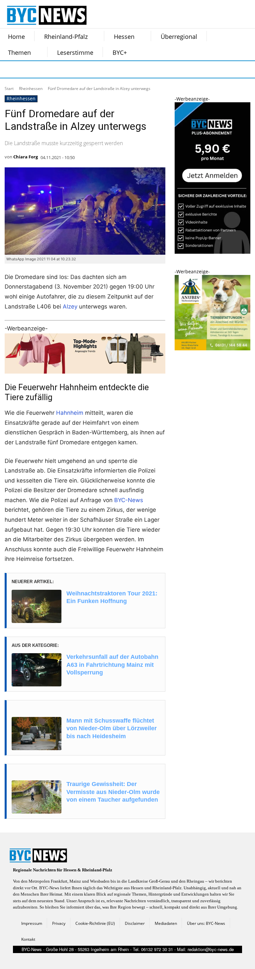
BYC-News (128, 500)
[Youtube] (91, 69)
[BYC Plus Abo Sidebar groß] (212, 252)
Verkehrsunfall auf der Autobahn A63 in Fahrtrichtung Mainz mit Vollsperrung (112, 665)
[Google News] (108, 69)
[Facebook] (8, 69)
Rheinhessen (30, 88)
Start (9, 88)
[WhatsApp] (75, 69)
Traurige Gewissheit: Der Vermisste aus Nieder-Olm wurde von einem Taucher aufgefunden (113, 792)
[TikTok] (58, 69)
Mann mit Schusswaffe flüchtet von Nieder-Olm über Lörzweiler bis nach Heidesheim (111, 728)
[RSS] (41, 69)
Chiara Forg (25, 157)
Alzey (70, 306)
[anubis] (212, 348)
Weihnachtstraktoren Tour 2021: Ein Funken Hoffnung (111, 597)
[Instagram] (25, 69)
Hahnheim (69, 412)
